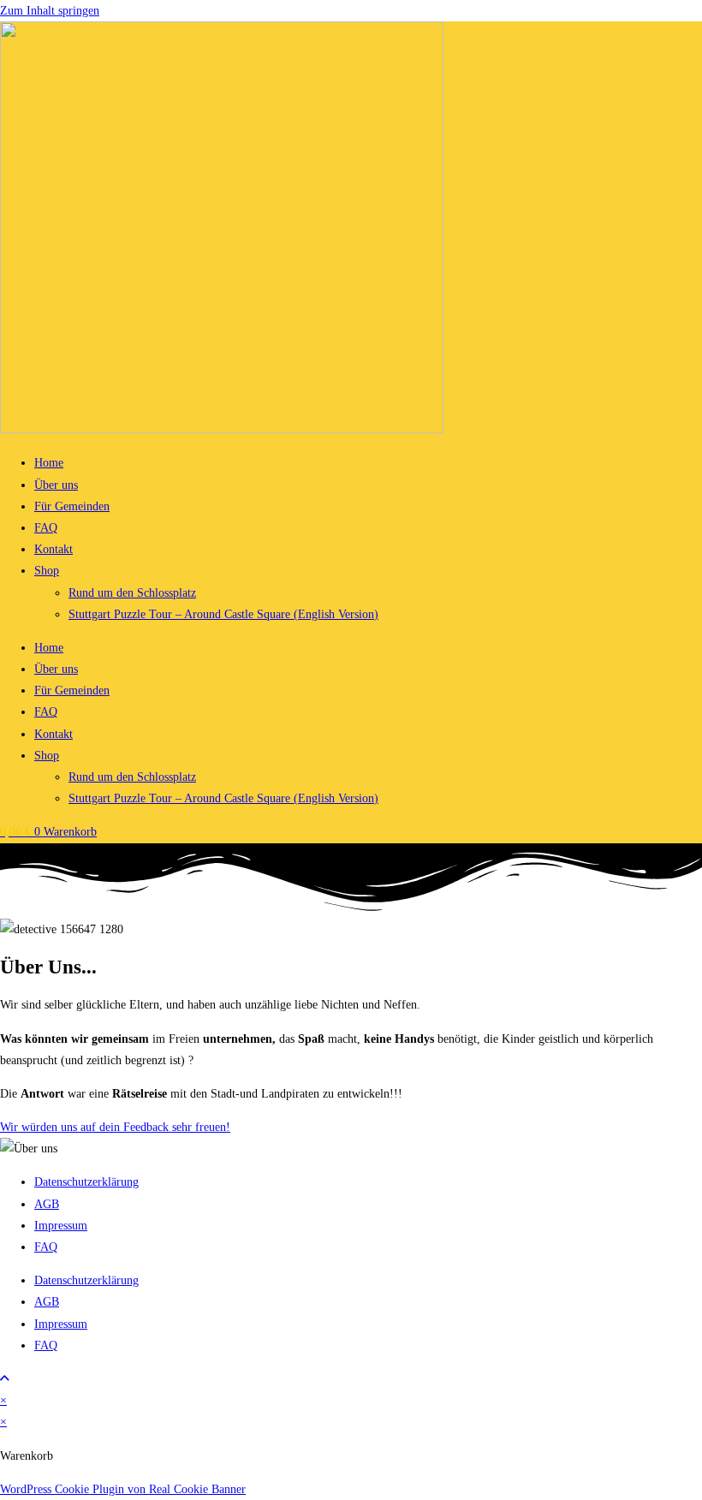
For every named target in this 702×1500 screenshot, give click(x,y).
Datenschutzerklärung (86, 1182)
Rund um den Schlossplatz (132, 592)
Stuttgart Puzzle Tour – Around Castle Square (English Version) (223, 614)
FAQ (45, 527)
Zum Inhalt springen (49, 10)
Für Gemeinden (72, 506)
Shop (46, 570)
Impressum (60, 1225)
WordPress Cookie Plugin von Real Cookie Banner (123, 1489)
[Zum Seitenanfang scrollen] (4, 1378)
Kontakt (53, 549)
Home (48, 462)
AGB (46, 1204)
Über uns (56, 485)
